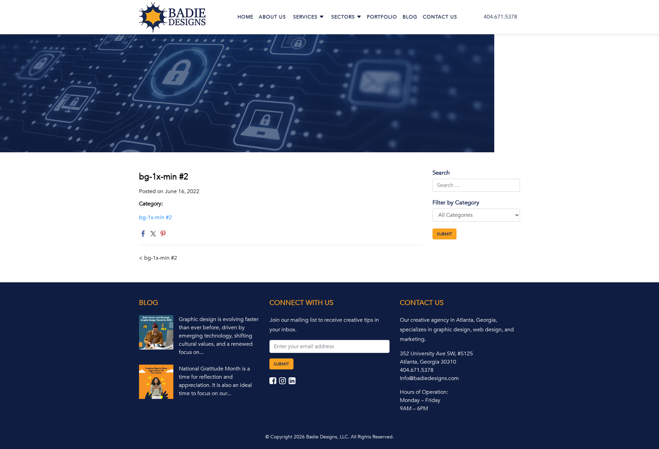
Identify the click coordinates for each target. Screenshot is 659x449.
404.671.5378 (500, 17)
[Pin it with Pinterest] (163, 233)
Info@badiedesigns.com (429, 378)
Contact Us (440, 17)
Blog (410, 17)
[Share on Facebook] (143, 233)
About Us (272, 17)
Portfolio (382, 17)
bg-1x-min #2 (155, 217)
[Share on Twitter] (153, 233)
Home (245, 17)
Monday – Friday (420, 400)
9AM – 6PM (414, 408)
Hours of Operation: (424, 392)
